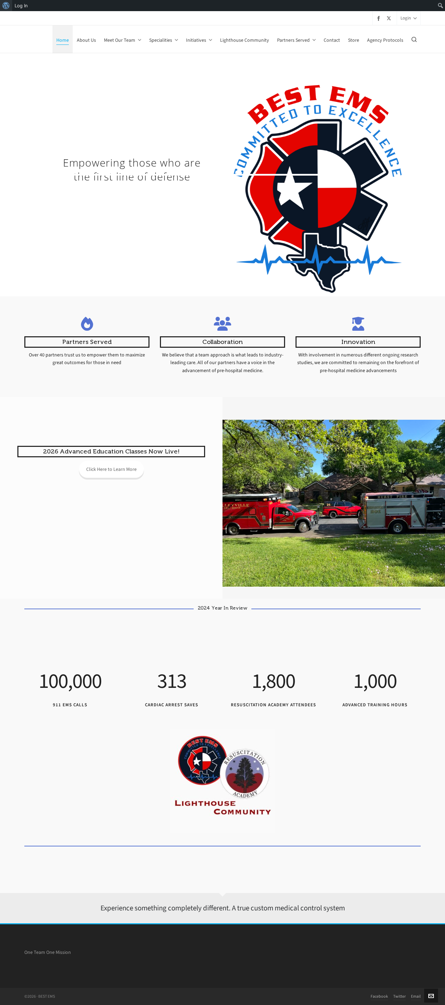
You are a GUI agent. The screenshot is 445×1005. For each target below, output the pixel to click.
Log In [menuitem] (21, 5)
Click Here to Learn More (111, 469)
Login (405, 18)
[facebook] (379, 18)
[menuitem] (6, 5)
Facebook (379, 996)
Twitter (399, 996)
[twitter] (390, 18)
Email (416, 996)
